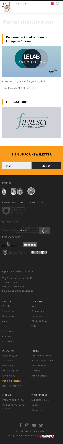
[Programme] (58, 3)
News (34, 306)
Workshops (8, 365)
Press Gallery (38, 365)
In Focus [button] (36, 301)
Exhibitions (8, 375)
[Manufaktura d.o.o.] (46, 435)
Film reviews (38, 311)
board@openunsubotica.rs (17, 290)
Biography (8, 316)
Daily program (10, 355)
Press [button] (35, 350)
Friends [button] (7, 395)
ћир (25, 4)
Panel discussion (11, 380)
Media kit (36, 370)
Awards (6, 321)
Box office (37, 409)
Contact (6, 336)
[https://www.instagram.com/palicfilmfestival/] (28, 425)
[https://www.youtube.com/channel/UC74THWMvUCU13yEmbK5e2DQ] (34, 425)
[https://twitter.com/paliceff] (41, 425)
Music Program (10, 370)
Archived (7, 341)
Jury (4, 326)
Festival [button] (7, 301)
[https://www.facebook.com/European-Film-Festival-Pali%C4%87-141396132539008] (21, 425)
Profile (6, 306)
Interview (36, 316)
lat (20, 4)
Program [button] (8, 350)
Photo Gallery (39, 321)
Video (34, 326)
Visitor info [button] (39, 395)
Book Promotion (11, 385)
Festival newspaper (42, 360)
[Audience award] (52, 3)
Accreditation (39, 375)
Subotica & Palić (40, 399)
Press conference (41, 355)
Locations (7, 331)
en (16, 4)
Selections (8, 311)
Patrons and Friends (13, 399)
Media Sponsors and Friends (13, 406)
